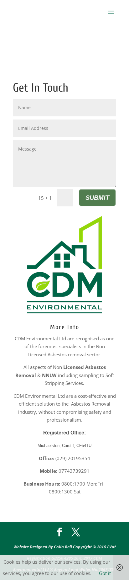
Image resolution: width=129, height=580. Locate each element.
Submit (97, 197)
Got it (105, 573)
